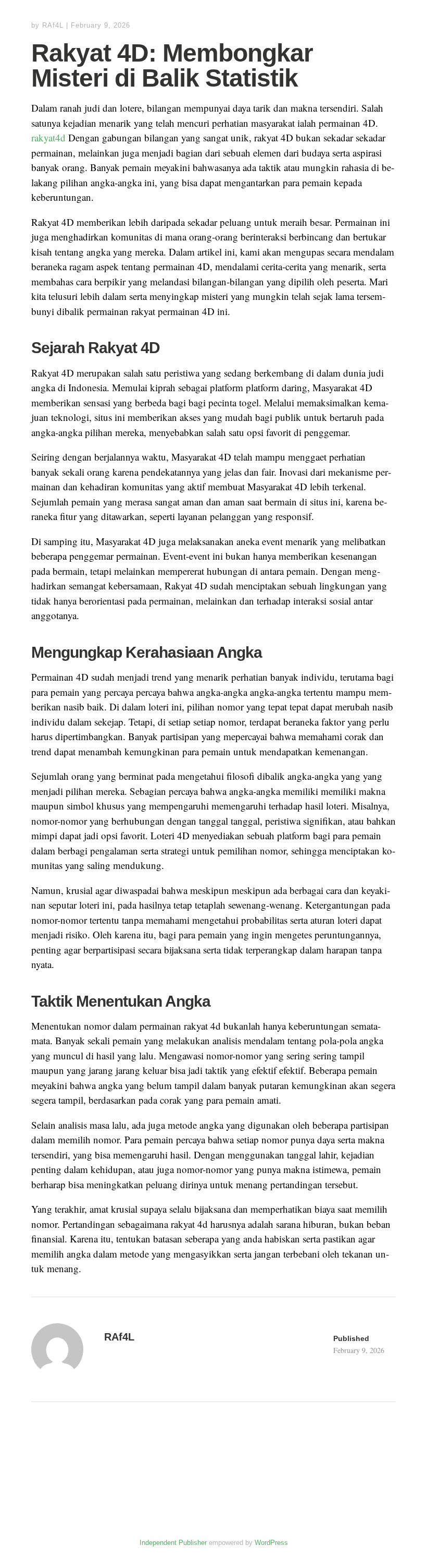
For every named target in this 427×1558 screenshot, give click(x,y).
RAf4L (53, 25)
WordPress (271, 1543)
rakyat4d (48, 137)
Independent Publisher (173, 1543)
